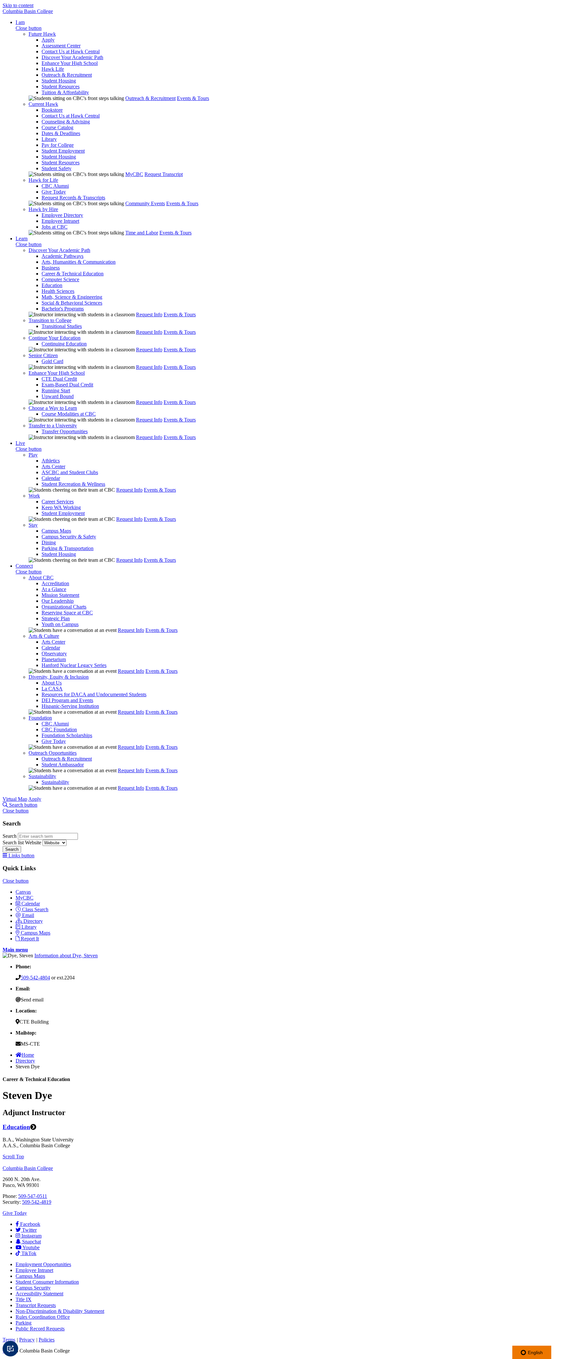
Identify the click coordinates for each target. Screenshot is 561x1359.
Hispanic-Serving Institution (70, 706)
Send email (32, 999)
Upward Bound (58, 396)
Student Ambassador (63, 764)
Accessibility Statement (39, 1293)
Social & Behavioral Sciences (72, 303)
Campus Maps (56, 531)
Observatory (54, 653)
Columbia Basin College (28, 11)
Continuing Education (64, 343)
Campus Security (33, 1287)
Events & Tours (193, 98)
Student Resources (61, 86)
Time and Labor (141, 232)
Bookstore (52, 110)
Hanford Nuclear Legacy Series (74, 665)
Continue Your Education (55, 338)
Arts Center (53, 466)
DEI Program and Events (67, 700)
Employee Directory (62, 215)
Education (52, 285)
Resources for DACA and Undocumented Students (94, 694)
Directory (33, 921)
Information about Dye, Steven (66, 955)
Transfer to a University (53, 425)
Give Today (54, 192)
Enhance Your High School (70, 63)
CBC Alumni (55, 186)
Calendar (51, 478)
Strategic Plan (56, 618)
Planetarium (54, 659)
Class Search (35, 909)
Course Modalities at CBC (69, 414)
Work (34, 495)
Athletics (51, 460)
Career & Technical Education (73, 273)
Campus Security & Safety (69, 536)
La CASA (52, 688)
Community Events (145, 203)
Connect (24, 566)
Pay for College (58, 145)
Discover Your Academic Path (72, 57)
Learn (22, 238)
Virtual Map (15, 799)
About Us (52, 683)
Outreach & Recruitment (67, 75)
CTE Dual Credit (59, 379)
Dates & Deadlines (61, 133)
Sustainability (42, 776)
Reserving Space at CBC (67, 612)
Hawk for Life (43, 180)
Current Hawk (43, 104)
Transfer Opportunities (65, 431)
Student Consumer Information (47, 1282)
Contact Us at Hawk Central (71, 51)
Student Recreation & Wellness (73, 484)
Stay (33, 525)
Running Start (56, 390)
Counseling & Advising (66, 121)
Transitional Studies (62, 326)
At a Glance (54, 589)
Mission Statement (60, 595)
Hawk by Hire (43, 209)
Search (10, 836)
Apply (48, 40)
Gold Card (52, 361)
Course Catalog (57, 127)
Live (20, 443)
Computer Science (60, 279)
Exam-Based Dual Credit (67, 384)
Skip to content (18, 5)
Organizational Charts (64, 607)
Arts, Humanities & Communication (79, 262)
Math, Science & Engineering (72, 297)
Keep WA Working (61, 507)
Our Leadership (58, 601)
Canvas (23, 892)
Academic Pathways (62, 256)
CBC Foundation (59, 729)
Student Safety (56, 168)
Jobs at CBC (55, 227)
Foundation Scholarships (67, 735)
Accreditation (55, 583)
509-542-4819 (36, 1202)
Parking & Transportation (68, 548)
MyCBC (134, 174)
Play (33, 455)
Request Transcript (163, 174)
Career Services (58, 501)
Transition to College (50, 320)
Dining (49, 542)
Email (28, 915)
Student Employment (63, 151)
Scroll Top (13, 1156)
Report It (30, 938)
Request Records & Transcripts (73, 197)
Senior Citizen (43, 355)
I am (20, 22)
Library (49, 139)
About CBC (41, 577)
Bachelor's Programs (63, 308)
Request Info (149, 314)
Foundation (40, 718)
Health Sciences (58, 291)
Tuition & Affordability (65, 92)
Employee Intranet (60, 221)
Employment (43, 1264)
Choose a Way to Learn (53, 408)
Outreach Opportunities (53, 753)
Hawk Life (53, 69)
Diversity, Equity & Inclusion (59, 677)
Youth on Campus (60, 624)
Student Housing (59, 80)
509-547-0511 (32, 1196)
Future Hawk (42, 34)
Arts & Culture (44, 636)
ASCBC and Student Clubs (70, 472)
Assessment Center (61, 45)
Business (51, 268)
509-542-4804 (35, 977)
